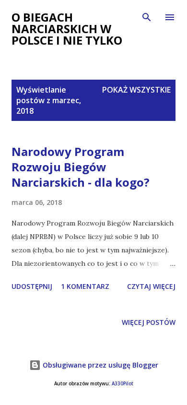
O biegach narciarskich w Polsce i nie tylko (67, 28)
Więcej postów (148, 322)
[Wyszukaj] (146, 17)
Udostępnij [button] (32, 286)
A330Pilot (122, 384)
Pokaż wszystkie (136, 89)
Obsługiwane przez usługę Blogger (99, 364)
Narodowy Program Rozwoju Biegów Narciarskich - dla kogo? (81, 166)
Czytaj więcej (151, 286)
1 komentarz (85, 286)
